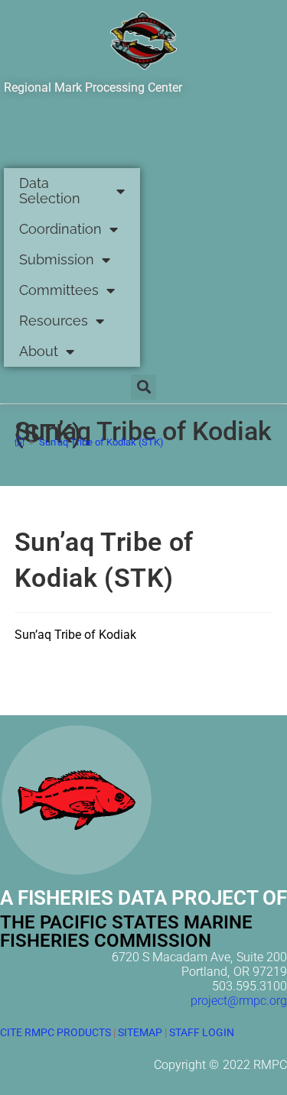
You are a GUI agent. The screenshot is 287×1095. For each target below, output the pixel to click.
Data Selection (49, 190)
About (38, 351)
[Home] (19, 442)
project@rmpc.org (239, 1000)
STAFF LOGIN (201, 1032)
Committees (59, 290)
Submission (56, 259)
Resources (53, 321)
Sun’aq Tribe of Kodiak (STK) (101, 442)
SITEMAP (140, 1032)
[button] (143, 387)
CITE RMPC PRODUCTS (55, 1032)
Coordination (60, 229)
